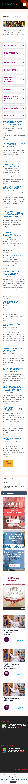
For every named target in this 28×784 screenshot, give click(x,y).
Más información (20, 781)
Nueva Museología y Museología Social (12, 188)
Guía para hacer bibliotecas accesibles (13, 165)
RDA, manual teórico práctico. (12, 325)
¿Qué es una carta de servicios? (12, 439)
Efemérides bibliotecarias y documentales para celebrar (12, 234)
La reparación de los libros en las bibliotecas (12, 350)
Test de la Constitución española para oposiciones (14, 144)
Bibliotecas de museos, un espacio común (13, 369)
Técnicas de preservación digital (12, 408)
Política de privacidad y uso (18, 769)
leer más (5, 139)
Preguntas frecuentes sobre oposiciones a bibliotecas (14, 487)
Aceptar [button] (13, 781)
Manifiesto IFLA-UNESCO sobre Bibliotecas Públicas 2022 (13, 273)
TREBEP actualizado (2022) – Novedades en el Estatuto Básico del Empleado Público (13, 388)
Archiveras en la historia (10, 303)
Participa (21, 751)
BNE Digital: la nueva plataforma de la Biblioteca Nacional (12, 122)
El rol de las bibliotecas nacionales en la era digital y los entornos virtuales (13, 213)
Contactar (6, 482)
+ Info (18, 727)
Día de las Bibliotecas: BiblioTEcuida (13, 256)
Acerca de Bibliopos (8, 478)
